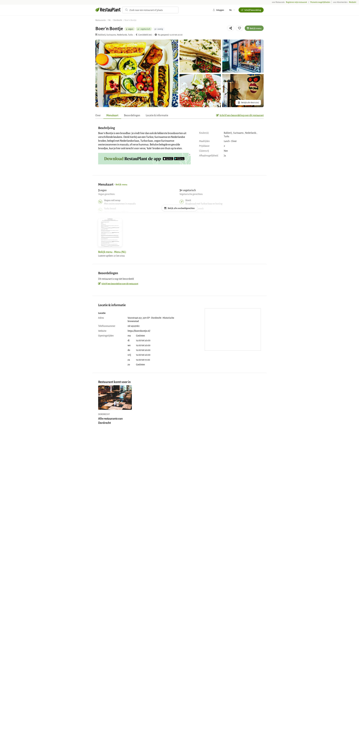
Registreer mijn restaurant (296, 2)
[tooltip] (230, 28)
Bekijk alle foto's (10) (250, 102)
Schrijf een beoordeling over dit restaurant (242, 115)
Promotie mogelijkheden (320, 2)
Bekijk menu (255, 28)
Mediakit (352, 2)
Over (98, 115)
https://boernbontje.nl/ (139, 330)
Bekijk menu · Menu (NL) (112, 252)
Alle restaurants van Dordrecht (110, 420)
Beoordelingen (132, 115)
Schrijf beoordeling (252, 9)
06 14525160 (133, 325)
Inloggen (220, 9)
